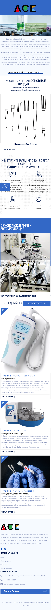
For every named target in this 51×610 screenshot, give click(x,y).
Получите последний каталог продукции (24, 72)
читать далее (9, 149)
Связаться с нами (6, 568)
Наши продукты (5, 561)
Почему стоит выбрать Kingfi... (12, 434)
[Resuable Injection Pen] (25, 118)
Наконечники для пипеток (25, 144)
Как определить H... (8, 379)
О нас (2, 557)
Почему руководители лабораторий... (15, 494)
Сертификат (4, 564)
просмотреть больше (36, 303)
